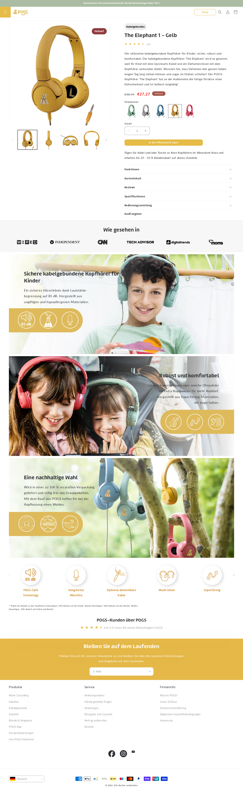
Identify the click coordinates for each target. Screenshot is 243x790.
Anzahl (128, 123)
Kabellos (14, 701)
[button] (5, 12)
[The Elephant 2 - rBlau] (160, 111)
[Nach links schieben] (13, 140)
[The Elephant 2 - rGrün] (131, 111)
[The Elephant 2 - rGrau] (146, 111)
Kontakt (89, 726)
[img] (31, 575)
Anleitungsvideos (94, 695)
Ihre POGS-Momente (21, 739)
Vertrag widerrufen (95, 720)
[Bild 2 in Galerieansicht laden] (49, 140)
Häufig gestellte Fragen (98, 701)
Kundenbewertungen (21, 732)
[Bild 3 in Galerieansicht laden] (70, 140)
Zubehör (14, 714)
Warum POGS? (169, 695)
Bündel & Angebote (20, 720)
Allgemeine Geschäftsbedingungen (180, 714)
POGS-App (15, 726)
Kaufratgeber (133, 213)
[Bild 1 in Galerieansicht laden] (27, 140)
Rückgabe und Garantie (98, 714)
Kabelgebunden (135, 26)
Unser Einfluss (168, 701)
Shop (205, 11)
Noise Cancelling (19, 695)
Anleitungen (91, 708)
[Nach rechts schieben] (106, 140)
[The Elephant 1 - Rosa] (189, 111)
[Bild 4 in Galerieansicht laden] (91, 140)
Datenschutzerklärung (173, 708)
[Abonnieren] (149, 671)
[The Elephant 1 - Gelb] (175, 111)
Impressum (166, 720)
